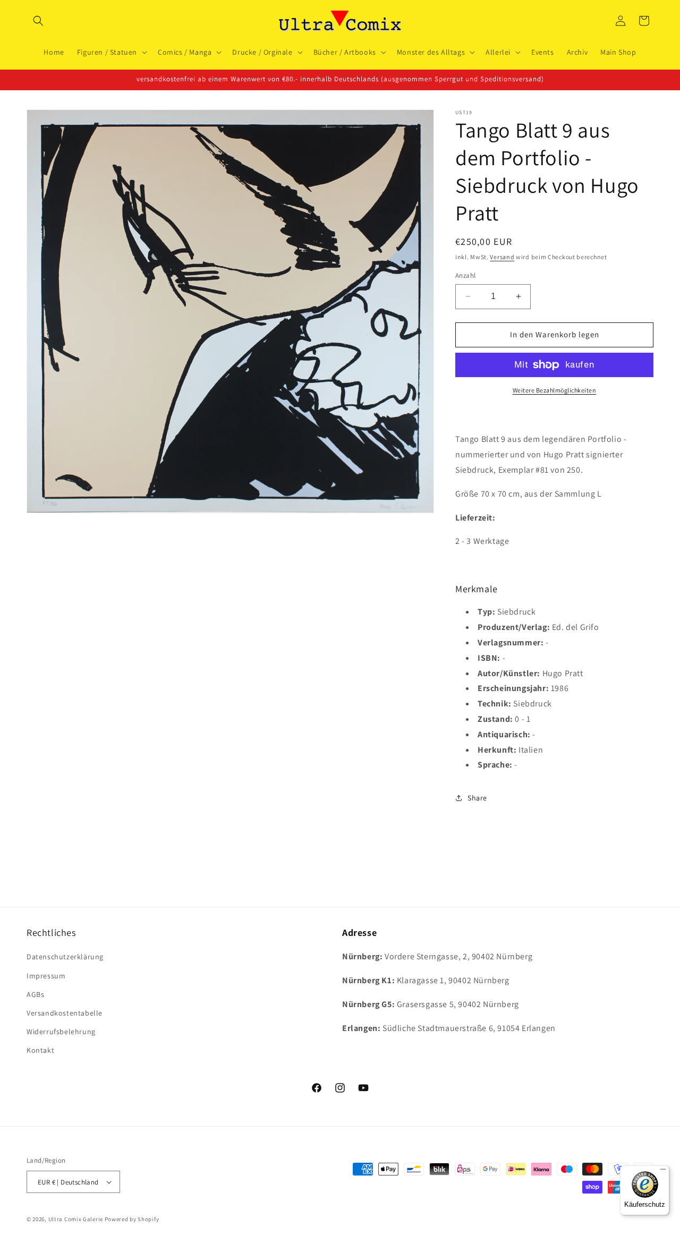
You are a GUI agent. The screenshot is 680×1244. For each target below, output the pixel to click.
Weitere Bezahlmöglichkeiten (555, 390)
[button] (38, 20)
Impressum (46, 976)
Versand (502, 257)
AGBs (35, 994)
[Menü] (663, 1171)
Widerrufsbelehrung (61, 1031)
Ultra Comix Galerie (75, 1219)
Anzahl (465, 275)
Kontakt (40, 1050)
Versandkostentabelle (65, 1013)
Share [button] (477, 798)
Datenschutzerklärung (65, 957)
